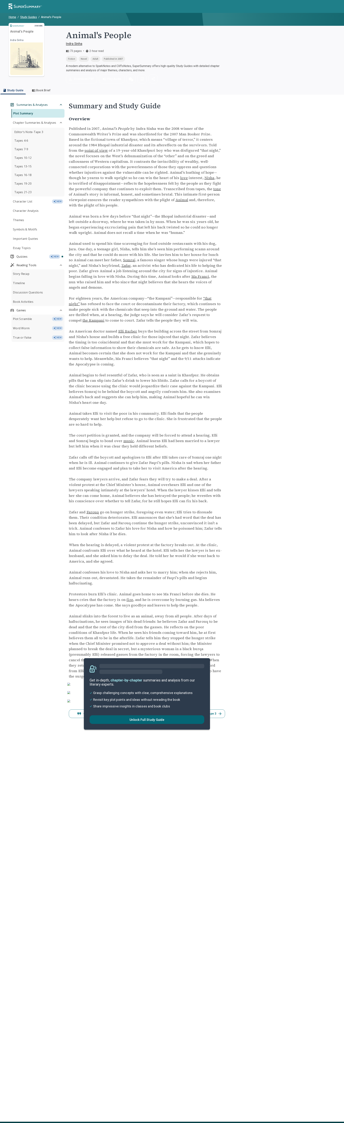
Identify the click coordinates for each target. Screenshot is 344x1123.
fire (129, 599)
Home (12, 17)
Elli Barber (127, 331)
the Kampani (93, 320)
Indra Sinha (74, 43)
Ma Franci (200, 276)
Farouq (93, 512)
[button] (131, 79)
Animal (181, 199)
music (128, 440)
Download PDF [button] (84, 79)
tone (217, 188)
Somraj (129, 259)
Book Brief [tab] (43, 90)
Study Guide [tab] (15, 90)
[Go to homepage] (25, 6)
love (184, 177)
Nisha (209, 177)
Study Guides (28, 17)
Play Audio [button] (114, 79)
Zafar (126, 265)
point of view (96, 150)
